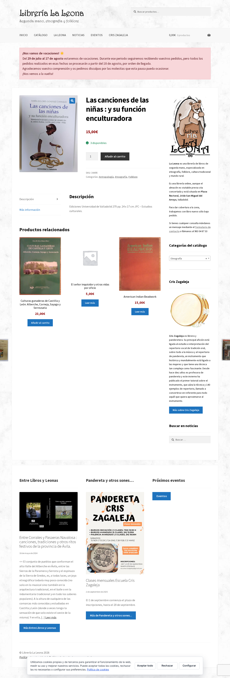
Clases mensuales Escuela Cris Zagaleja (110, 582)
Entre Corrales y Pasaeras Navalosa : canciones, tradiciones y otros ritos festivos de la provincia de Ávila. (48, 542)
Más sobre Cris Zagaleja (186, 410)
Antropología (106, 176)
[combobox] (190, 258)
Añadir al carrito (115, 156)
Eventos (97, 35)
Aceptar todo (145, 665)
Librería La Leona (51, 13)
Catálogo (40, 35)
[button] (72, 101)
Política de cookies (98, 669)
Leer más (90, 302)
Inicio (23, 35)
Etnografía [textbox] (189, 258)
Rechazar (167, 665)
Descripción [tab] (26, 199)
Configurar (189, 665)
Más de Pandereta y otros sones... (111, 615)
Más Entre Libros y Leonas (40, 628)
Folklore (132, 176)
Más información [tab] (29, 209)
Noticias (78, 35)
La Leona (60, 35)
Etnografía (121, 176)
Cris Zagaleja (118, 35)
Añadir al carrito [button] (40, 322)
